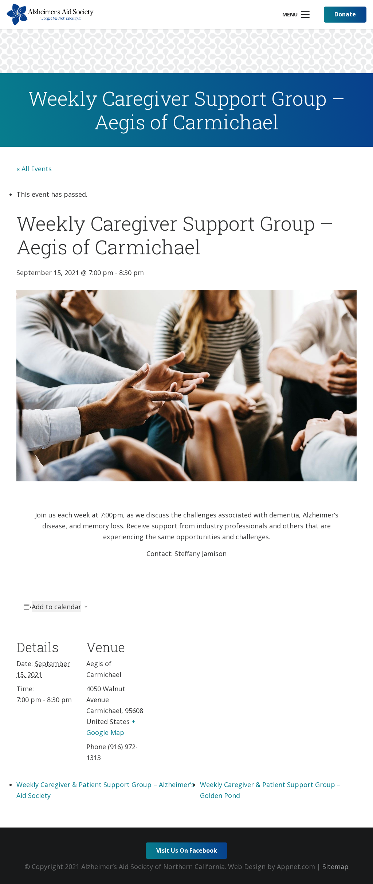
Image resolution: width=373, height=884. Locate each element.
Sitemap (335, 866)
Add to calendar (56, 606)
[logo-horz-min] (50, 15)
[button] (296, 14)
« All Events (34, 168)
